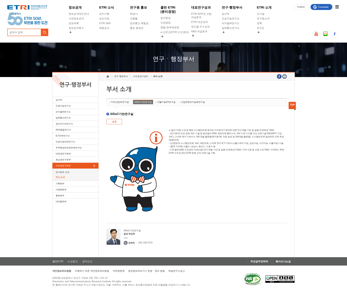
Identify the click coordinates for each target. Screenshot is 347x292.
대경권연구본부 (63, 153)
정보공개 (75, 7)
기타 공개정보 (265, 36)
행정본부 (60, 195)
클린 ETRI (168, 9)
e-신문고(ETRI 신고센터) (174, 32)
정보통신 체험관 (139, 23)
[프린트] (284, 76)
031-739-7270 (145, 242)
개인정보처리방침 (61, 271)
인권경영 (165, 22)
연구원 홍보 (138, 7)
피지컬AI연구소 (230, 23)
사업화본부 (61, 189)
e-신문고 (73, 261)
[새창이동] (252, 279)
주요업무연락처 (259, 261)
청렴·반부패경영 (169, 27)
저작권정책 (119, 271)
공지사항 (104, 13)
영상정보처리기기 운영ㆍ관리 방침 (146, 271)
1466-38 (103, 278)
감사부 (225, 13)
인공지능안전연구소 (65, 141)
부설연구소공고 (176, 271)
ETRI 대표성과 (199, 21)
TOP (292, 104)
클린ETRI (57, 261)
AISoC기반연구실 (143, 102)
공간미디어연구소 (232, 36)
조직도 (260, 27)
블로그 (325, 34)
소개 (114, 121)
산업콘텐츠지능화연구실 (193, 102)
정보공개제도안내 (79, 13)
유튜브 (316, 34)
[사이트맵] (337, 7)
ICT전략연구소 (63, 135)
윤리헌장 (165, 17)
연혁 (259, 23)
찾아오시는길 (283, 261)
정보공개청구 (76, 27)
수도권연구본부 (63, 165)
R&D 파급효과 (199, 31)
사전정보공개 (76, 18)
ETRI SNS (105, 23)
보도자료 (104, 18)
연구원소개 (263, 18)
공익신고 (165, 40)
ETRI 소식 (106, 7)
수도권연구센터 (140, 76)
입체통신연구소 (230, 27)
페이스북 (334, 34)
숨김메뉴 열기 (70, 32)
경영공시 (74, 36)
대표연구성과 (201, 7)
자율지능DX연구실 (166, 102)
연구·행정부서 (232, 7)
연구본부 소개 (62, 172)
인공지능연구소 (230, 18)
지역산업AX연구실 (120, 102)
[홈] (107, 76)
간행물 (134, 18)
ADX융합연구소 (63, 130)
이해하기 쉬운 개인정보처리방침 (92, 271)
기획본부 (60, 183)
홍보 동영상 (136, 27)
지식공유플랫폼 (200, 39)
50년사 (134, 13)
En (301, 7)
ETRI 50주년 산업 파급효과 (201, 15)
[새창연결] (279, 76)
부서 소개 (60, 177)
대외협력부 (61, 201)
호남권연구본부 (63, 159)
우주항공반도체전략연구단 (69, 147)
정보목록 (74, 23)
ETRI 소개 (264, 7)
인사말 (260, 13)
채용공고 (104, 27)
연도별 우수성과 (200, 26)
